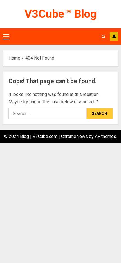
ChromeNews (74, 136)
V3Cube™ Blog (60, 14)
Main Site (114, 36)
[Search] (103, 36)
